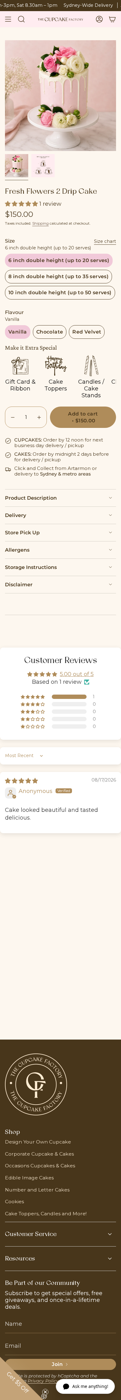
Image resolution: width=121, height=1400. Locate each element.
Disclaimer (19, 585)
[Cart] (112, 19)
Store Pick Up (22, 533)
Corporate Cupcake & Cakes (39, 1154)
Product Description (31, 498)
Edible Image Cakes (29, 1178)
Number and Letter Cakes (37, 1190)
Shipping (40, 223)
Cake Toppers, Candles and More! (46, 1214)
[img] (21, 781)
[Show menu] (8, 19)
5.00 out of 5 (77, 674)
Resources (20, 1258)
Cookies (14, 1201)
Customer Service (30, 1234)
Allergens (17, 550)
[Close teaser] (45, 1392)
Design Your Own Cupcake (38, 1142)
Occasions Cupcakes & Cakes (40, 1166)
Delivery (15, 515)
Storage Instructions (31, 567)
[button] (22, 203)
